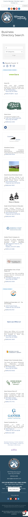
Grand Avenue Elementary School (13, 175)
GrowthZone (21, 506)
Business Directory (9, 442)
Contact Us (14, 3)
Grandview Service (9, 147)
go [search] (14, 55)
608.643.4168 (14, 476)
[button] (3, 63)
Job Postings (13, 443)
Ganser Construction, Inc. (11, 422)
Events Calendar (8, 1)
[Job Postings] (5, 128)
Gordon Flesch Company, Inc (12, 237)
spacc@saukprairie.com (14, 478)
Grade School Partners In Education (13, 206)
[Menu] (14, 25)
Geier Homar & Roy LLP (10, 391)
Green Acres (7, 114)
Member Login (18, 1)
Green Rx (6, 83)
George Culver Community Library (13, 360)
